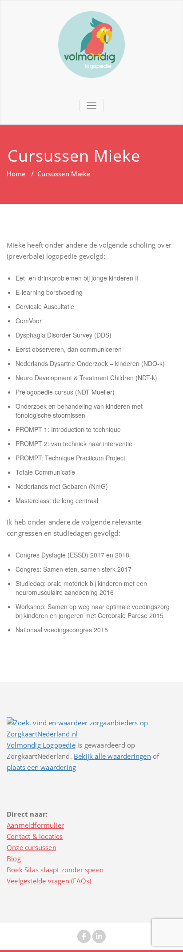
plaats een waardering (41, 767)
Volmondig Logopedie (41, 744)
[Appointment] (91, 44)
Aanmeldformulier (35, 825)
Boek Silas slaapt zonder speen (55, 869)
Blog (14, 858)
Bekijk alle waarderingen (112, 756)
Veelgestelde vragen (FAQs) (49, 880)
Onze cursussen (31, 847)
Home (16, 173)
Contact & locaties (35, 836)
